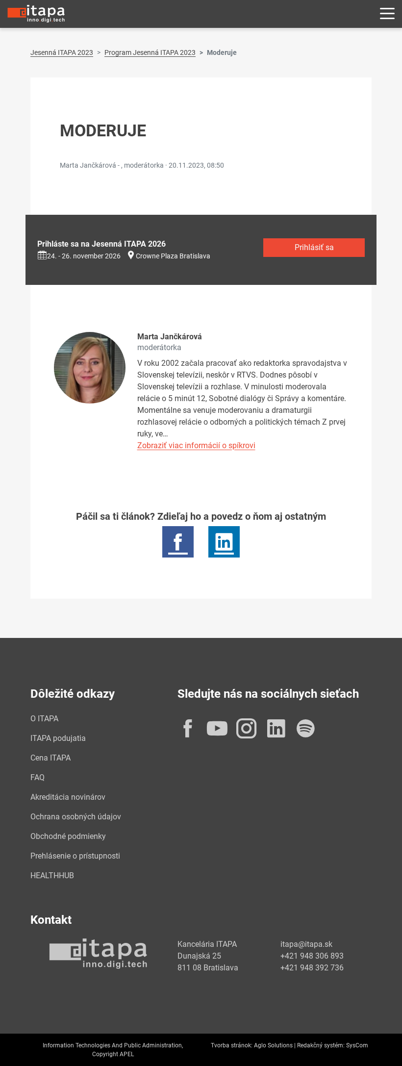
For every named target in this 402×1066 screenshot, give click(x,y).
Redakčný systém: (321, 1045)
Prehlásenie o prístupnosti (75, 856)
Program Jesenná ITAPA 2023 (150, 52)
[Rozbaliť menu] (387, 14)
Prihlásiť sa (314, 247)
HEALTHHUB (52, 875)
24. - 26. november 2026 (84, 256)
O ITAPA (44, 718)
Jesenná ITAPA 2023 (61, 52)
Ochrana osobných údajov (75, 816)
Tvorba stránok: (231, 1045)
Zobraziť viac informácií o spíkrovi (196, 445)
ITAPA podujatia (58, 738)
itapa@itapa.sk (306, 944)
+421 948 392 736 (312, 967)
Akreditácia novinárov (67, 797)
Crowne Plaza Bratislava (173, 256)
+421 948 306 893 (312, 956)
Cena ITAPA (50, 757)
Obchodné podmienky (68, 836)
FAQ (37, 777)
